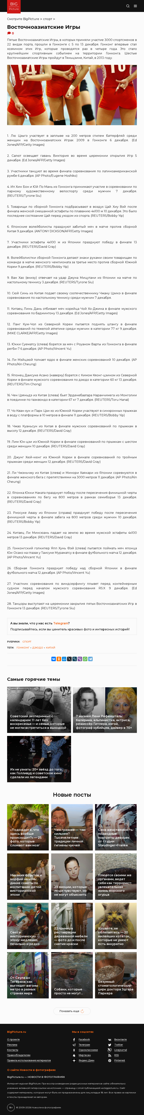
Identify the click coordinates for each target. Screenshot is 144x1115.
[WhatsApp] (85, 659)
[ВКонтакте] (53, 659)
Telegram (60, 623)
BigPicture (31, 19)
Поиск (123, 6)
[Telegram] (90, 659)
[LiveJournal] (74, 659)
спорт (47, 19)
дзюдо (37, 647)
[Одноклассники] (59, 659)
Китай (50, 647)
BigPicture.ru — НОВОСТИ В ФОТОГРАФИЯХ (36, 1076)
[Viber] (80, 659)
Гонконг (22, 647)
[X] (69, 659)
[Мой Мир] (64, 659)
